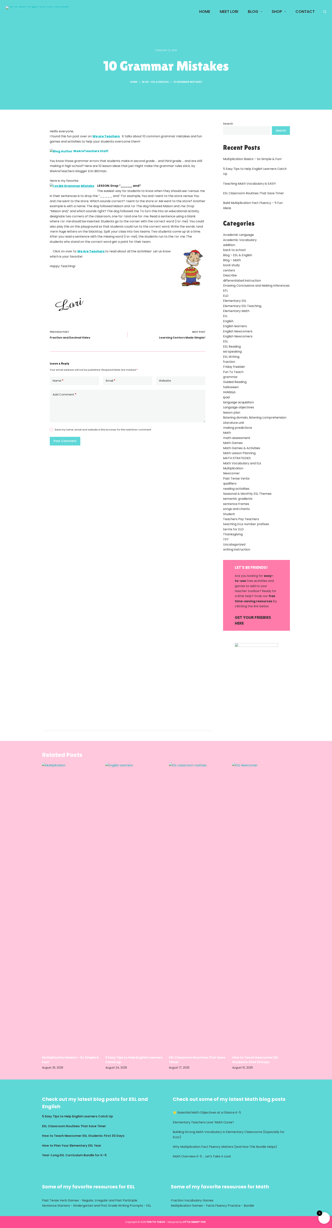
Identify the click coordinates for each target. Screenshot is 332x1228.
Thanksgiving (233, 534)
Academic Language (238, 235)
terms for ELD (233, 529)
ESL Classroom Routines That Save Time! (253, 193)
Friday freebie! (234, 367)
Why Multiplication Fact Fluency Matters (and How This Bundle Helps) (225, 1147)
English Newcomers (237, 331)
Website (165, 381)
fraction (229, 362)
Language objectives (238, 407)
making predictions (237, 427)
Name (58, 381)
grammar (230, 377)
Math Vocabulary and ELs (242, 463)
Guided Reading (235, 382)
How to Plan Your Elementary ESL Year (71, 1145)
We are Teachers (106, 136)
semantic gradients (237, 498)
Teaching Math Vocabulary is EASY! (249, 183)
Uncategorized (234, 544)
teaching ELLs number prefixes (246, 524)
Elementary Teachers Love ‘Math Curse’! (203, 1122)
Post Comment (65, 441)
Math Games (233, 443)
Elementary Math (236, 311)
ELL (225, 316)
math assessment (236, 438)
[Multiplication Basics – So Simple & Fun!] (71, 907)
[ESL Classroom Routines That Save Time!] (198, 907)
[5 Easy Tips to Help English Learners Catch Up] (134, 907)
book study (231, 265)
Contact (305, 11)
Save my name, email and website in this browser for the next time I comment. (103, 429)
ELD (225, 296)
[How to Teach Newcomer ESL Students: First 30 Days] (261, 907)
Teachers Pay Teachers (241, 519)
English (228, 321)
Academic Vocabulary (240, 240)
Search (228, 124)
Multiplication (233, 468)
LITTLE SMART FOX (195, 1222)
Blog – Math (232, 260)
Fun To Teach (233, 372)
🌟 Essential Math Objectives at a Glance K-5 (207, 1112)
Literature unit (233, 422)
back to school (234, 250)
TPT (226, 539)
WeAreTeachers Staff (90, 151)
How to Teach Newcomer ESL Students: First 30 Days (255, 1059)
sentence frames (236, 504)
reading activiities (236, 488)
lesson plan (231, 412)
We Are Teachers (91, 251)
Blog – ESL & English (237, 255)
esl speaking (232, 351)
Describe (230, 275)
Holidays (229, 392)
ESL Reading (232, 346)
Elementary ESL (234, 301)
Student (229, 514)
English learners (235, 326)
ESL (225, 341)
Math (227, 432)
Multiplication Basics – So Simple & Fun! (252, 159)
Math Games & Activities (241, 448)
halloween (231, 387)
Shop (277, 11)
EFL (225, 290)
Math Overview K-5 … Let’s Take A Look (202, 1156)
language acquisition (238, 402)
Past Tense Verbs (236, 478)
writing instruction (236, 549)
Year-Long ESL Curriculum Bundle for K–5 (74, 1155)
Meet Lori (229, 11)
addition (229, 245)
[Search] (324, 11)
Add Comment (64, 394)
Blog (253, 11)
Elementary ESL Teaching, (242, 306)
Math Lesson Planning (239, 453)
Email (110, 381)
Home (204, 11)
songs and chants (236, 509)
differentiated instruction (242, 280)
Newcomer (231, 473)
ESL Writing (231, 357)
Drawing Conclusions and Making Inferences (256, 285)
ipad (226, 397)
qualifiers (230, 483)
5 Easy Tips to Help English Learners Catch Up (77, 1116)
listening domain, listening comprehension (254, 417)
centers (229, 270)
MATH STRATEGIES (237, 458)
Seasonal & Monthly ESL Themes (247, 493)
